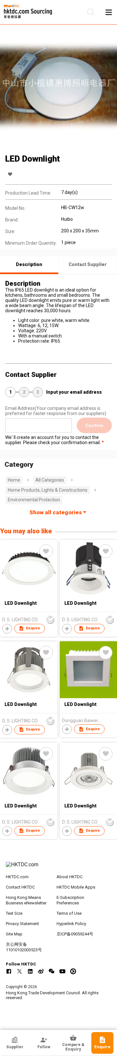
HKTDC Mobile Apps (76, 887)
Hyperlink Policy (71, 923)
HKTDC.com (17, 876)
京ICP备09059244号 (75, 934)
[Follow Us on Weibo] (41, 971)
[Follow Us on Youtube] (62, 971)
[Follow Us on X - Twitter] (19, 971)
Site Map (14, 934)
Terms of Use (69, 913)
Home (14, 480)
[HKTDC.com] (58, 868)
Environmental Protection (34, 499)
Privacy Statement (22, 923)
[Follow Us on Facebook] (9, 971)
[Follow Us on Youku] (73, 971)
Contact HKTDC (20, 887)
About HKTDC (70, 876)
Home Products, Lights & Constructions (47, 490)
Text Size (14, 913)
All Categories (49, 480)
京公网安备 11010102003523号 (24, 947)
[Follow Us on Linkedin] (30, 971)
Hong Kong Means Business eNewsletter (26, 900)
